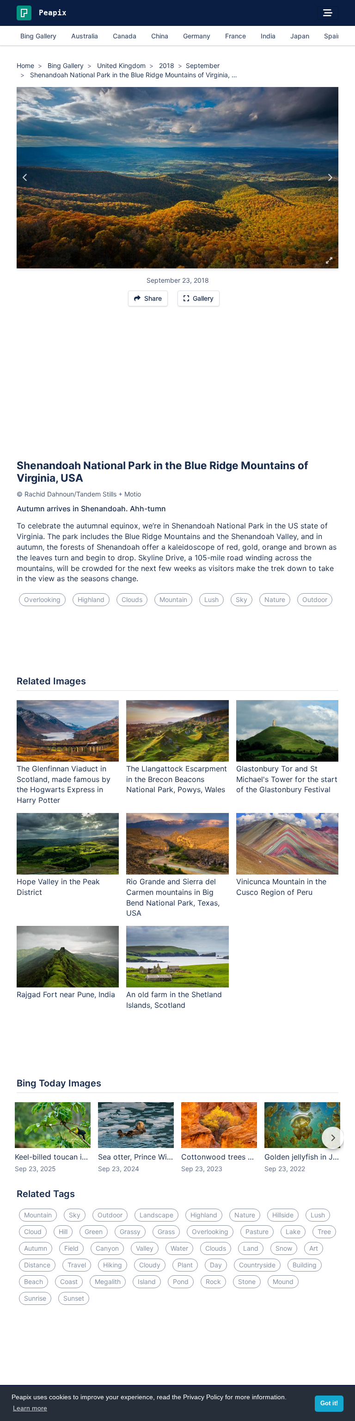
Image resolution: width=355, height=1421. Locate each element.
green (94, 1231)
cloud (33, 1231)
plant (185, 1265)
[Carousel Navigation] (177, 1144)
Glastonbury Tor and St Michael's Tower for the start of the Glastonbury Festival (286, 779)
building (305, 1265)
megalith (108, 1281)
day (216, 1265)
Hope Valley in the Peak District (58, 887)
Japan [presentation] (299, 36)
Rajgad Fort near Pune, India (66, 994)
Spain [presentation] (332, 36)
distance (37, 1265)
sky (241, 599)
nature (274, 599)
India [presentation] (268, 36)
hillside (283, 1215)
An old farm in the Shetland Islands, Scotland (174, 1000)
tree (324, 1231)
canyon (107, 1248)
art (313, 1248)
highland (91, 599)
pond (181, 1281)
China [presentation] (159, 36)
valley (144, 1248)
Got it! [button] (329, 1403)
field (71, 1248)
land (250, 1248)
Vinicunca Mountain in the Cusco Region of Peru (281, 887)
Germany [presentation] (196, 36)
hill (63, 1231)
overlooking (42, 599)
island (147, 1281)
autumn (35, 1248)
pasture (257, 1231)
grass (166, 1231)
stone (247, 1281)
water (179, 1248)
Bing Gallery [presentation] (38, 36)
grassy (130, 1231)
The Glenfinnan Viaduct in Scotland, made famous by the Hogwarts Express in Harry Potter (63, 784)
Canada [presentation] (124, 36)
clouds (132, 599)
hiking (112, 1265)
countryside (257, 1265)
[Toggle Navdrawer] (327, 13)
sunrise (35, 1298)
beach (33, 1281)
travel (76, 1265)
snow (283, 1248)
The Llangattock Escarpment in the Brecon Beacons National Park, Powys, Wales (176, 779)
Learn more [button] (30, 1408)
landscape (156, 1215)
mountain (173, 599)
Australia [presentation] (84, 36)
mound (283, 1281)
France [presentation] (235, 36)
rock (213, 1281)
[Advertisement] (177, 387)
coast (69, 1281)
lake (293, 1231)
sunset (73, 1298)
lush (211, 599)
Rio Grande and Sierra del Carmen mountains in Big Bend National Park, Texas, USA (173, 897)
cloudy (149, 1265)
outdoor (314, 599)
